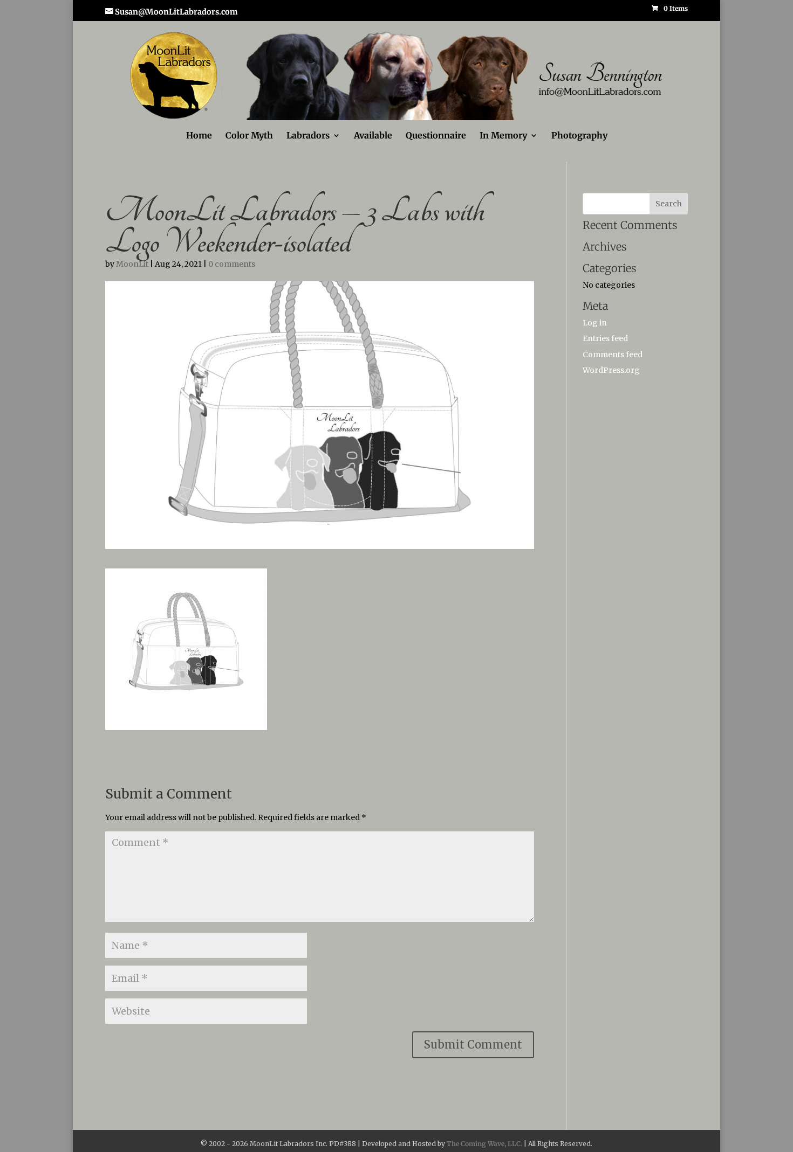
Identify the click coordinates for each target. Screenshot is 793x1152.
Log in (595, 323)
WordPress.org (611, 370)
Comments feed (612, 354)
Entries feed (605, 338)
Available (373, 136)
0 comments (231, 264)
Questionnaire (436, 136)
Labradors (308, 136)
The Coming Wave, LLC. (484, 1144)
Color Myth (249, 136)
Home (199, 136)
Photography (579, 136)
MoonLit (132, 264)
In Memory (503, 136)
